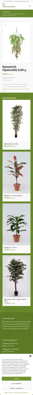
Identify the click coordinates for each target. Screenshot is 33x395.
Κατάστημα (6, 12)
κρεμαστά (15, 86)
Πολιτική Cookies (8, 392)
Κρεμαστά (24, 84)
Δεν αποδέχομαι (16, 383)
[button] (30, 356)
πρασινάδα (15, 89)
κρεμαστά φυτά (22, 86)
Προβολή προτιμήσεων (16, 388)
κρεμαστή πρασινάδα (7, 89)
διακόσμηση (10, 86)
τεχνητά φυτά (22, 89)
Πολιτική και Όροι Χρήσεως (21, 392)
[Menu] (30, 6)
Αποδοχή (16, 378)
